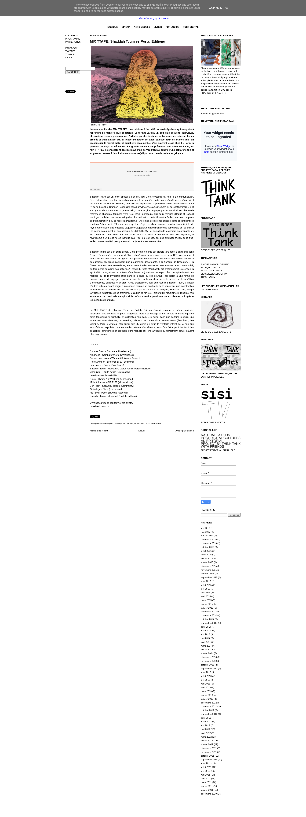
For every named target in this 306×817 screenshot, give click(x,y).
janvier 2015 (207, 608)
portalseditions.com (100, 406)
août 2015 (206, 581)
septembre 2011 (209, 759)
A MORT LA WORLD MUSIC (215, 264)
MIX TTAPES (128, 423)
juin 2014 (205, 634)
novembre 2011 (209, 752)
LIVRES (158, 27)
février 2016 (207, 558)
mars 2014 (206, 645)
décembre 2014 (209, 611)
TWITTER (70, 51)
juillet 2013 (206, 676)
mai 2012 (205, 729)
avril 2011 (206, 778)
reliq (132, 210)
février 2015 (207, 604)
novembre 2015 (209, 570)
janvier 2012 (207, 744)
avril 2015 (206, 596)
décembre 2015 (209, 566)
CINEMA (126, 27)
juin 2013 (205, 680)
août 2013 (206, 672)
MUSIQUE (112, 27)
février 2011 (207, 786)
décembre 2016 (209, 539)
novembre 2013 (209, 661)
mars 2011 (206, 782)
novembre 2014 (209, 615)
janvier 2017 (207, 535)
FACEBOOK (71, 48)
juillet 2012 (206, 721)
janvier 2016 (207, 562)
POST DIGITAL (191, 27)
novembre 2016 (209, 543)
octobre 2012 (207, 710)
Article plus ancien (184, 430)
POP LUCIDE (172, 27)
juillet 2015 (206, 585)
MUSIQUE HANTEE (153, 423)
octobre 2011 (207, 755)
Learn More (215, 8)
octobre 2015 (207, 573)
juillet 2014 (206, 630)
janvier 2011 (207, 790)
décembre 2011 (209, 748)
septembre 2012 (209, 714)
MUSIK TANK (139, 423)
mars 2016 (206, 554)
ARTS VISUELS (142, 27)
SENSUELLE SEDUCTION (214, 273)
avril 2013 (206, 687)
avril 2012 (206, 733)
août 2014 (206, 627)
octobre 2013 (207, 664)
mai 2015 (205, 592)
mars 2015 (206, 600)
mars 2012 (206, 737)
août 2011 (206, 763)
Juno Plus (112, 234)
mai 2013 (205, 683)
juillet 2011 (206, 767)
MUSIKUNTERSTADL (211, 270)
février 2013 (207, 695)
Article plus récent (99, 430)
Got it (229, 8)
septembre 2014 (209, 623)
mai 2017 (205, 532)
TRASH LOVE (208, 277)
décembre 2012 (209, 702)
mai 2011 (205, 774)
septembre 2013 (209, 668)
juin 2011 (205, 771)
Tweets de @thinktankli (212, 113)
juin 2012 (205, 725)
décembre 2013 (209, 657)
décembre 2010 (209, 793)
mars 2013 (206, 691)
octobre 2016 (207, 547)
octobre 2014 (207, 619)
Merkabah (133, 255)
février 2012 (207, 740)
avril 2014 (206, 642)
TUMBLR (70, 54)
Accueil (141, 430)
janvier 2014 (207, 653)
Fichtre (104, 125)
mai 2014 (205, 638)
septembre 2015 (209, 577)
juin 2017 (205, 528)
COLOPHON (71, 35)
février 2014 (207, 649)
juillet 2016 (206, 551)
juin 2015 (205, 589)
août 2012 (206, 718)
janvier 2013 (207, 699)
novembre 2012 (209, 706)
